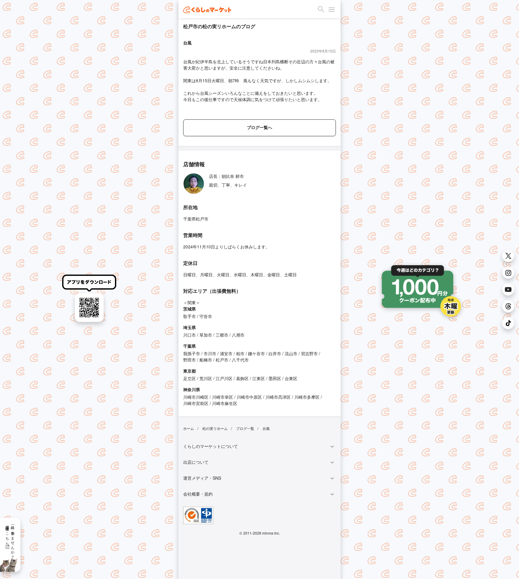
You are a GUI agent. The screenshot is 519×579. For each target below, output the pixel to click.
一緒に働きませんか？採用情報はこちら (10, 540)
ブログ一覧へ (259, 127)
